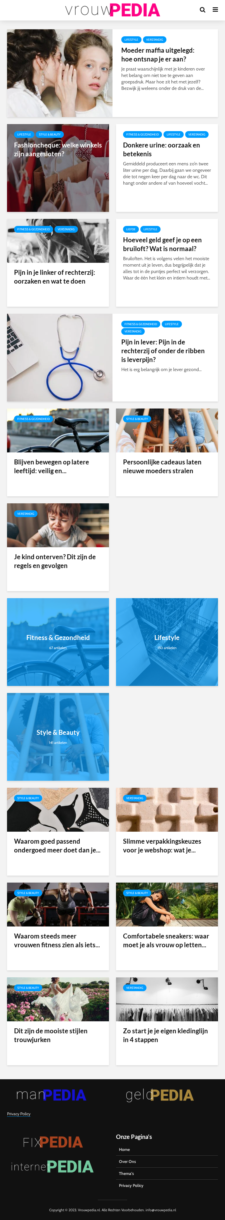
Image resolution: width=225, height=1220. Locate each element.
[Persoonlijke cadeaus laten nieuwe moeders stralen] (167, 430)
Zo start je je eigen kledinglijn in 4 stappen (165, 1035)
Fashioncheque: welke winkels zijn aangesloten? (58, 149)
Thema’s (126, 1173)
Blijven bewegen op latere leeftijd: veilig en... (51, 466)
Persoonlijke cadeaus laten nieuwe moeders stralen (162, 466)
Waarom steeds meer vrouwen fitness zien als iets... (57, 940)
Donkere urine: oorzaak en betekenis (161, 149)
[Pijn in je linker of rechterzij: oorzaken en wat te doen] (58, 240)
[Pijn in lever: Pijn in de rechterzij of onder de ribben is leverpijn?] (59, 357)
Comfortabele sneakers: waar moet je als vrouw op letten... (166, 940)
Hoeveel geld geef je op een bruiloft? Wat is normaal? (162, 244)
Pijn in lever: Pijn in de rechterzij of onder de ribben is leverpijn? (163, 350)
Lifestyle (131, 40)
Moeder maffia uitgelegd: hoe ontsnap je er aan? (158, 54)
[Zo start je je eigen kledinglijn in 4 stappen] (167, 999)
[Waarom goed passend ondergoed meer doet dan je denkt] (58, 809)
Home (124, 1149)
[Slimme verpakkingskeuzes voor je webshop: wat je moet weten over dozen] (167, 809)
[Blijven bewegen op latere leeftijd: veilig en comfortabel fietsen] (58, 430)
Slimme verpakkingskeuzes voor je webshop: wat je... (162, 845)
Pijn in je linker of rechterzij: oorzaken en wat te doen (54, 276)
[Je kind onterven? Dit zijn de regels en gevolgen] (58, 525)
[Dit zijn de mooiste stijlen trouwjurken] (58, 999)
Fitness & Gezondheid (142, 134)
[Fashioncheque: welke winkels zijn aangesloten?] (58, 167)
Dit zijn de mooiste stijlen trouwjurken (51, 1035)
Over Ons (127, 1161)
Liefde (131, 229)
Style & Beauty (50, 134)
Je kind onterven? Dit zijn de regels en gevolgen (55, 561)
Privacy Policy (18, 1113)
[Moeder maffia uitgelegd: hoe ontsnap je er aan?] (59, 73)
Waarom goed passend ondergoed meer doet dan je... (57, 845)
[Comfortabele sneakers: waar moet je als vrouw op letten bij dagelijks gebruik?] (167, 904)
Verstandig (154, 40)
